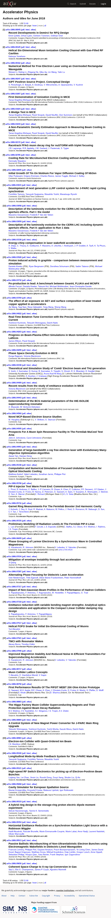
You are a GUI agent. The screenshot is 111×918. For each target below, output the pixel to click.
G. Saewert (59, 492)
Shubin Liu (69, 777)
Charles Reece (47, 176)
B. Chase (55, 489)
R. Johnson (28, 547)
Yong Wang (48, 307)
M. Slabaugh (91, 509)
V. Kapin (42, 675)
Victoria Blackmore (32, 356)
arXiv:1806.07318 (14, 602)
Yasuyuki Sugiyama (34, 194)
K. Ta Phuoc (99, 246)
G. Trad (84, 593)
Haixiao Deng (25, 456)
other (33, 30)
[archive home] (9, 4)
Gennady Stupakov (17, 161)
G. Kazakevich (15, 547)
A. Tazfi (90, 246)
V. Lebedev (60, 547)
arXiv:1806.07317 (14, 587)
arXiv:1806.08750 (14, 684)
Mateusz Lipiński (51, 790)
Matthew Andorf (16, 474)
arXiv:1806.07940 (14, 651)
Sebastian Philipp (16, 854)
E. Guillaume (33, 246)
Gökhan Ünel (57, 35)
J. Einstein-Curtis (59, 690)
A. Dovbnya (37, 85)
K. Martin (81, 690)
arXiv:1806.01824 (13, 109)
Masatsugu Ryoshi (68, 194)
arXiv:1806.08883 (14, 702)
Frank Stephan (57, 854)
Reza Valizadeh (35, 307)
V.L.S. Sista (68, 494)
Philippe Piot (59, 474)
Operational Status (87, 895)
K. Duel (29, 509)
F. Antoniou (30, 593)
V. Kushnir (78, 85)
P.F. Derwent (87, 489)
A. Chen (64, 489)
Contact (22, 895)
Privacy (57, 895)
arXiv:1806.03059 (14, 221)
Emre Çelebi (14, 35)
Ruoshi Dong (46, 777)
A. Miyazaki (14, 407)
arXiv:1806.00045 (13, 30)
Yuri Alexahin (14, 629)
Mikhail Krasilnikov (55, 852)
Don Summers (65, 115)
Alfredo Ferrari (15, 286)
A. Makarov (49, 509)
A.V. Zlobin (64, 711)
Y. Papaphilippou (72, 593)
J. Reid (68, 509)
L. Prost (12, 489)
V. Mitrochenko (50, 85)
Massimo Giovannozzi (19, 215)
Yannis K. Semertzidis (39, 811)
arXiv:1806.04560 (14, 413)
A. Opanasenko (65, 85)
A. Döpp (12, 246)
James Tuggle (61, 176)
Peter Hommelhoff (72, 577)
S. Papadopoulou (16, 593)
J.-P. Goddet (80, 246)
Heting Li (22, 72)
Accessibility (69, 895)
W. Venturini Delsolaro (30, 407)
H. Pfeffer (91, 690)
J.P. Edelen (99, 489)
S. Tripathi (55, 371)
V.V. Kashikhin (27, 711)
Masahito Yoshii (52, 194)
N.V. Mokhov (89, 527)
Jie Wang (13, 307)
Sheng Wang (60, 307)
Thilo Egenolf (32, 577)
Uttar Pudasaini (16, 176)
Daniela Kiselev (16, 266)
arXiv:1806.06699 (14, 538)
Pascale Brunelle (30, 831)
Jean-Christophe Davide (81, 286)
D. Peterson (47, 492)
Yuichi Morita (53, 729)
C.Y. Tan (12, 512)
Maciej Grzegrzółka (17, 790)
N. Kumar (33, 371)
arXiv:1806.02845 (14, 170)
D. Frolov (27, 492)
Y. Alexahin (13, 675)
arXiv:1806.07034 (14, 556)
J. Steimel (103, 492)
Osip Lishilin (69, 852)
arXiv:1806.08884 (14, 720)
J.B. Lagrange (15, 148)
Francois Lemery (16, 849)
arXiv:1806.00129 (13, 47)
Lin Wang (52, 72)
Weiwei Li (13, 72)
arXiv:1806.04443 (14, 398)
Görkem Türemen (41, 35)
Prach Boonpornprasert (64, 849)
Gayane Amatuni (45, 849)
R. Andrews (22, 489)
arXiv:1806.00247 (13, 79)
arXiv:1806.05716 (14, 503)
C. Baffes (32, 489)
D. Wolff (99, 690)
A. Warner (20, 494)
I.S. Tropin (13, 529)
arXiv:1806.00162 (13, 63)
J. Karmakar (22, 371)
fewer (34, 26)
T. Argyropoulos (44, 593)
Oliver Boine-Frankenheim (51, 577)
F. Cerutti (39, 527)
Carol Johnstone (34, 438)
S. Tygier (65, 148)
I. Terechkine (23, 512)
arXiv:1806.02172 (13, 142)
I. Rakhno (100, 527)
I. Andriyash (67, 246)
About (4, 895)
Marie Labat (71, 831)
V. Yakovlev (71, 547)
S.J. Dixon (78, 527)
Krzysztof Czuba (34, 790)
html (28, 30)
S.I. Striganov (41, 711)
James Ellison (15, 341)
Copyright (46, 895)
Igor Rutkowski (66, 790)
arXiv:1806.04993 (14, 447)
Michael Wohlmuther (59, 286)
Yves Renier (43, 854)
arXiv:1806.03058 (14, 206)
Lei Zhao (25, 777)
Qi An (77, 777)
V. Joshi (12, 371)
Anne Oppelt (96, 852)
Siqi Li (11, 869)
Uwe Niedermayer (17, 577)
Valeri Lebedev (30, 474)
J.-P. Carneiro (44, 489)
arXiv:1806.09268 (14, 784)
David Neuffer (52, 115)
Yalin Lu (61, 72)
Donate (92, 4)
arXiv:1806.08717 (14, 669)
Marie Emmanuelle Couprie (51, 831)
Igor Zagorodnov (72, 854)
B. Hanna (36, 492)
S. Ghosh (65, 371)
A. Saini (68, 492)
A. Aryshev (30, 376)
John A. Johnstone (17, 438)
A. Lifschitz (56, 246)
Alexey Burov (14, 644)
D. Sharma (55, 692)
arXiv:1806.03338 (14, 240)
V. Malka (12, 248)
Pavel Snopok (38, 115)
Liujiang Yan (14, 777)
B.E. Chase (36, 690)
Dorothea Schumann (59, 266)
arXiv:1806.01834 (13, 124)
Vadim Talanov (82, 266)
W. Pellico (59, 509)
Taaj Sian (22, 307)
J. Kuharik (13, 509)
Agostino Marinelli (58, 869)
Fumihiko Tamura (16, 194)
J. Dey (21, 509)
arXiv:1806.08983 (14, 738)
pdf (23, 30)
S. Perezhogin (15, 85)
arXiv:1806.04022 (14, 313)
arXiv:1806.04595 (14, 429)
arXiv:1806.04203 (14, 332)
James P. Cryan (42, 869)
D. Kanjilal (90, 371)
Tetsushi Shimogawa (36, 323)
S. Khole (22, 692)
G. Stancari (50, 419)
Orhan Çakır (26, 35)
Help (13, 895)
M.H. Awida (25, 690)
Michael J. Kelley (76, 176)
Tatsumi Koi (43, 286)
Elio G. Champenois (24, 869)
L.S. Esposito (50, 527)
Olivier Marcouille (16, 834)
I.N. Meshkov (15, 744)
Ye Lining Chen (83, 849)
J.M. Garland (41, 148)
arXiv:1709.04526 (66, 550)
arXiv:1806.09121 (14, 768)
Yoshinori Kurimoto (17, 323)
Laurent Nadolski (96, 831)
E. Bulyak (27, 85)
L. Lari (11, 527)
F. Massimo (45, 246)
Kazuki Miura (66, 729)
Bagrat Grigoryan (22, 852)
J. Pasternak (54, 148)
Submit (83, 4)
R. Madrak (38, 509)
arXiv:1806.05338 (14, 465)
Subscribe (33, 895)
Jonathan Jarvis (46, 474)
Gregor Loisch (83, 852)
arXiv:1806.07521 (14, 638)
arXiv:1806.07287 (14, 571)
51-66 (26, 23)
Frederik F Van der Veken (41, 215)
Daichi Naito (52, 323)
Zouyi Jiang (58, 777)
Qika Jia (43, 72)
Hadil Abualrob (15, 831)
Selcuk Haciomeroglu (18, 811)
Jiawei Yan (13, 456)
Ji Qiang (12, 562)
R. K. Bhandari (77, 371)
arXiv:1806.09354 (14, 822)
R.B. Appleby (28, 148)
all (45, 26)
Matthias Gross (39, 852)
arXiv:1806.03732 (14, 280)
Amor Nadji (83, 831)
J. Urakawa (41, 376)
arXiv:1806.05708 (14, 483)
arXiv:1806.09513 (14, 840)
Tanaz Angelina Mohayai (20, 100)
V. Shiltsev (39, 419)
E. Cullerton (74, 489)
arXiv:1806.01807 (13, 94)
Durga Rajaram (16, 356)
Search (73, 4)
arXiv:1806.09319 (14, 802)
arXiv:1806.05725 (14, 521)
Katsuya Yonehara (17, 56)
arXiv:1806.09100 (14, 753)
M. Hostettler (58, 593)
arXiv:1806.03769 (14, 298)
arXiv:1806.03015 (14, 185)
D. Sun (12, 494)
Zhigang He (33, 72)
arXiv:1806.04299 (14, 350)
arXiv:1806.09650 (14, 863)
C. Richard (40, 494)
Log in (103, 4)
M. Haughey (14, 419)
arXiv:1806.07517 (14, 623)
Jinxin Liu (34, 777)
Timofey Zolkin (28, 644)
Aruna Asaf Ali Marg (53, 373)
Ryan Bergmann (36, 266)
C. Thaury (21, 246)
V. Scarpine (78, 492)
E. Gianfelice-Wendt (29, 675)
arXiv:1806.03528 (14, 257)
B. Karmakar (44, 371)
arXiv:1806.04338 (14, 365)
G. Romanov (78, 509)
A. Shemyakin (91, 492)
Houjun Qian (31, 854)
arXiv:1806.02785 (13, 155)
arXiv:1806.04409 (14, 383)
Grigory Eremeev (31, 176)
